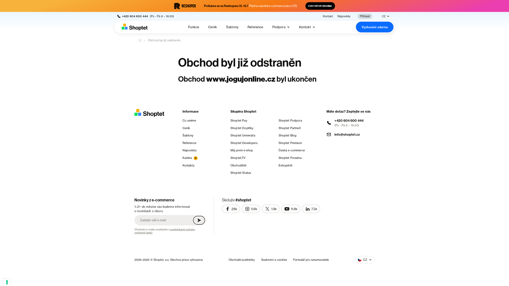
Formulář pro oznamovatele (311, 259)
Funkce (193, 27)
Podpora (279, 27)
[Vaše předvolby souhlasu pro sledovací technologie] (7, 282)
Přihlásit (365, 16)
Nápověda (343, 16)
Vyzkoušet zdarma (375, 27)
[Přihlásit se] (199, 220)
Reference (255, 27)
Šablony (232, 27)
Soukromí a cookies (274, 259)
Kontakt (328, 16)
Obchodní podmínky (242, 259)
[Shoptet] (135, 27)
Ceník (212, 27)
